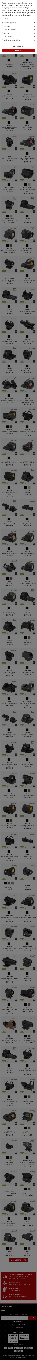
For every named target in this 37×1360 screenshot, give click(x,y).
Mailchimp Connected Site (12, 40)
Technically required (10, 23)
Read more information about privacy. (19, 15)
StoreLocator (8, 37)
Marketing (7, 33)
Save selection (18, 46)
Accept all (18, 50)
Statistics (7, 26)
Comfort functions (10, 30)
